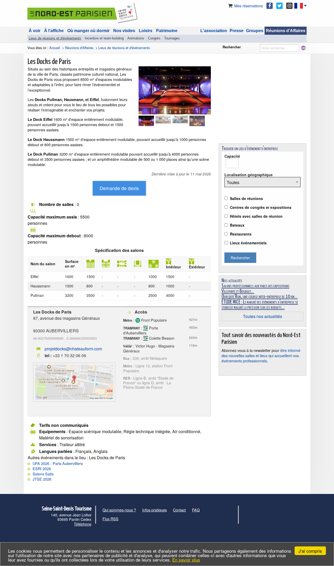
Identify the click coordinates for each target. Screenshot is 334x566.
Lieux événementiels (248, 242)
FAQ (196, 509)
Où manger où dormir (88, 30)
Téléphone (82, 524)
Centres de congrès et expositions (260, 207)
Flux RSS (110, 518)
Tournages (172, 38)
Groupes (254, 30)
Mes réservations (248, 5)
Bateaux (237, 225)
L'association (213, 30)
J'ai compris (310, 550)
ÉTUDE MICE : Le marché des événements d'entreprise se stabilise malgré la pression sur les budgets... (260, 305)
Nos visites (124, 30)
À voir (34, 30)
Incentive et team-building (104, 38)
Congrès (154, 38)
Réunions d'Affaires (285, 30)
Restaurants (241, 234)
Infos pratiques (154, 509)
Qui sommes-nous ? (119, 509)
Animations (135, 38)
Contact (179, 509)
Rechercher (232, 47)
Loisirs (145, 30)
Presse (236, 30)
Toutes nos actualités (262, 316)
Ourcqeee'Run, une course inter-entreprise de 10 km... (259, 296)
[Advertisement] (262, 102)
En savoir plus (186, 559)
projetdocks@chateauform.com (73, 349)
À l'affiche (54, 30)
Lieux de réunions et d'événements (55, 38)
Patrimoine (166, 30)
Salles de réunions (246, 198)
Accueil (54, 47)
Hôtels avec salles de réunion (256, 216)
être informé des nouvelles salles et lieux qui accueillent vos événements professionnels (261, 355)
